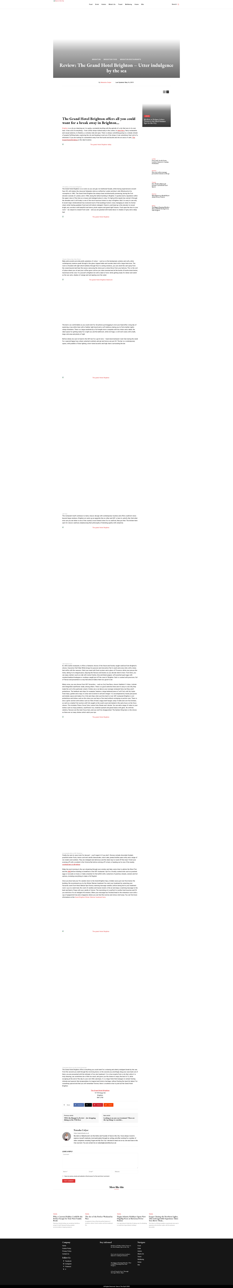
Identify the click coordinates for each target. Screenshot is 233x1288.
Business (154, 170)
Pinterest (68, 1266)
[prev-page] (164, 92)
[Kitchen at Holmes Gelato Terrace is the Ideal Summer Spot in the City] (156, 108)
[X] (63, 1269)
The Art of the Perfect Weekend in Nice (98, 1217)
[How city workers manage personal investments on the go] (146, 173)
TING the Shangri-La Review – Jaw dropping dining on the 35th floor (80, 1119)
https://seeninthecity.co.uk (81, 1133)
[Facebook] (63, 1261)
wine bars (121, 130)
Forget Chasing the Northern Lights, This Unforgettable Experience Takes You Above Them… (163, 1218)
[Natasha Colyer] (66, 1136)
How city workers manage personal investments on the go (160, 173)
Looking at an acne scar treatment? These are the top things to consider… (119, 1119)
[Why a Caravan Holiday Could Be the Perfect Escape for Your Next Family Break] (68, 1201)
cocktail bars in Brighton (71, 864)
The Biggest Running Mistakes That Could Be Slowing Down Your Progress (160, 208)
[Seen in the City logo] (61, 4)
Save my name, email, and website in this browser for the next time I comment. (87, 1176)
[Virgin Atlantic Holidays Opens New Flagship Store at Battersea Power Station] (132, 1201)
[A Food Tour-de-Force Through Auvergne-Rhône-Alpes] (105, 1274)
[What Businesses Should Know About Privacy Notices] (146, 197)
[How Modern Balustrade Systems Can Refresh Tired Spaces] (146, 185)
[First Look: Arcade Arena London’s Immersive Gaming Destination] (146, 162)
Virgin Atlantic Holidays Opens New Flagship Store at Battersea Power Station (131, 1218)
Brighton (96, 59)
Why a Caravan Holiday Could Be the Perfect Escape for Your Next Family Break (67, 1218)
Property (154, 182)
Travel (55, 1214)
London (147, 116)
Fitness (153, 205)
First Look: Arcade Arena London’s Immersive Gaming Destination (160, 162)
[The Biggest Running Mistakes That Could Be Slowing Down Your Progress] (146, 209)
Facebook (68, 1261)
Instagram (68, 1264)
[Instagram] (63, 1264)
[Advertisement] (100, 101)
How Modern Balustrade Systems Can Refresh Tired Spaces (159, 185)
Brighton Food (110, 59)
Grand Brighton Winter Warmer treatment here (90, 897)
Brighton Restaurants (130, 59)
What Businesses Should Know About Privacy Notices (160, 196)
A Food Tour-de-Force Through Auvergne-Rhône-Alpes (119, 1271)
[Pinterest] (63, 1266)
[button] (176, 4)
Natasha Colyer (106, 82)
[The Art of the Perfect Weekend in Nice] (100, 1201)
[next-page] (167, 92)
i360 (69, 871)
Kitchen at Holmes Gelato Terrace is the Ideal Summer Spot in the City (155, 121)
